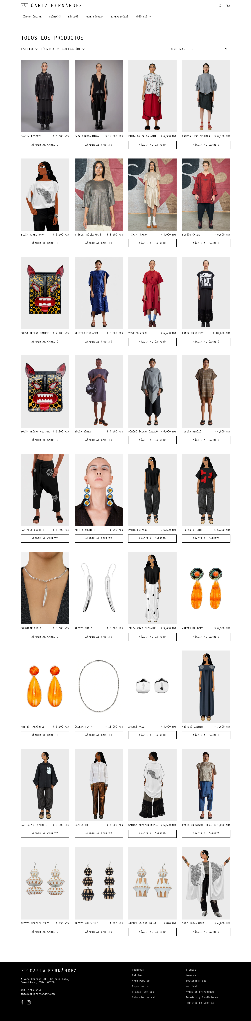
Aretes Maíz (136, 727)
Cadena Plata (83, 727)
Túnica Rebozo (191, 432)
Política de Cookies (200, 1003)
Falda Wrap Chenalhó (142, 628)
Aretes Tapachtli (32, 727)
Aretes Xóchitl (85, 530)
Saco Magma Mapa (193, 923)
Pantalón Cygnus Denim (197, 825)
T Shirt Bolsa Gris (88, 235)
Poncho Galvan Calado (143, 432)
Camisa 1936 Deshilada (197, 136)
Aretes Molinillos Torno (38, 923)
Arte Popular (141, 981)
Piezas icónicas (143, 992)
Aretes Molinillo (86, 923)
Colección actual (143, 997)
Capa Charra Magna (87, 136)
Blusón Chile (191, 235)
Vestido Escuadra (86, 333)
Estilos (137, 975)
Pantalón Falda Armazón (144, 136)
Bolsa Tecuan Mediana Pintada (41, 432)
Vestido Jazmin (192, 727)
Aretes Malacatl (193, 628)
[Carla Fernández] (51, 5)
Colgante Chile (31, 628)
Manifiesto (192, 986)
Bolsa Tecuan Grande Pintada (40, 333)
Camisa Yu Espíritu (34, 825)
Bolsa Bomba (83, 432)
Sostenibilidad (196, 981)
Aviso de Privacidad (200, 992)
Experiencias (141, 986)
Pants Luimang (137, 530)
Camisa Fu (81, 825)
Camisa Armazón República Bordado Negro (156, 825)
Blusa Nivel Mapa (32, 235)
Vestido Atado (137, 333)
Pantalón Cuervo (193, 333)
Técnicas (138, 970)
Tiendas (191, 970)
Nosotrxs (192, 975)
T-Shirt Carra (137, 235)
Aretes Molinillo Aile (143, 923)
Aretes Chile (83, 628)
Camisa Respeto (31, 136)
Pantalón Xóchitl (32, 530)
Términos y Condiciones (202, 997)
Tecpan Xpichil (192, 530)
